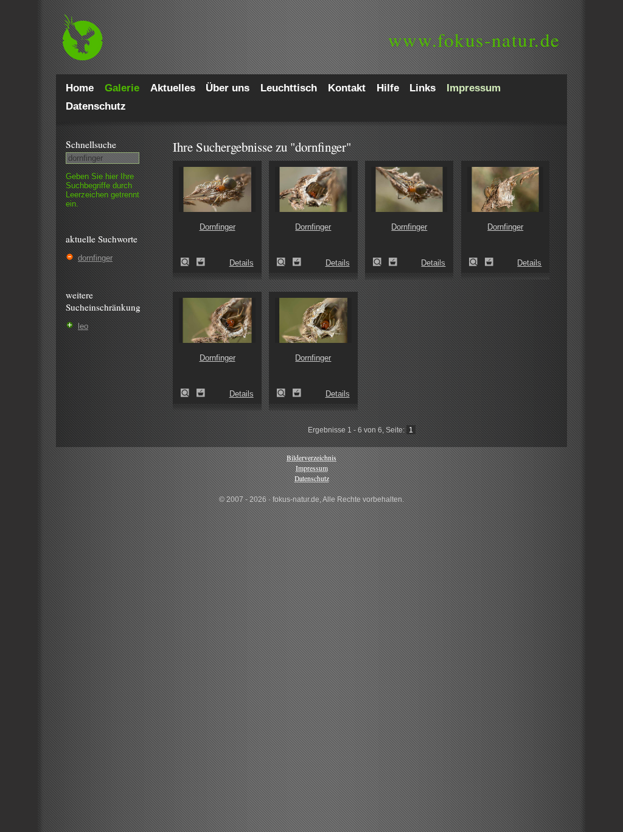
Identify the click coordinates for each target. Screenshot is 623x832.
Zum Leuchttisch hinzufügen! (201, 262)
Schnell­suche (91, 144)
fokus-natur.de (474, 39)
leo (83, 326)
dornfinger (95, 258)
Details (241, 262)
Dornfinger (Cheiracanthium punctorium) (189, 262)
